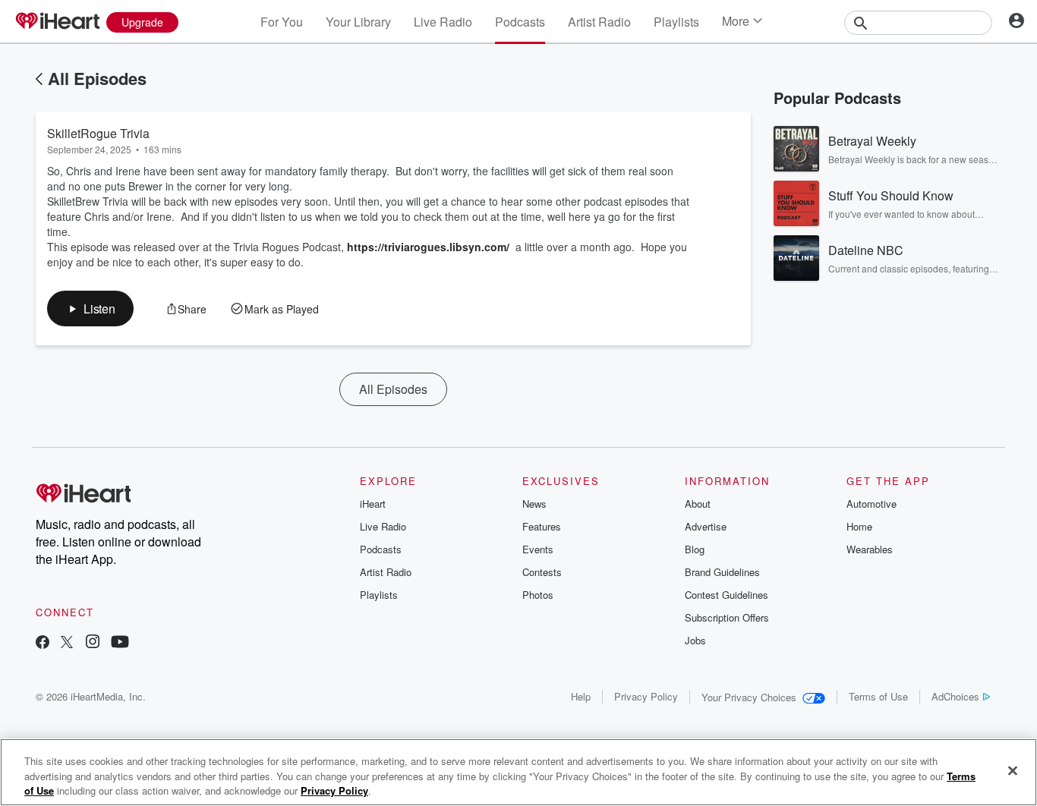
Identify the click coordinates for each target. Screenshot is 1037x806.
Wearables (869, 549)
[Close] (1012, 770)
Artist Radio (599, 21)
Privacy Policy (646, 696)
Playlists (676, 21)
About (698, 503)
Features (541, 526)
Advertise (706, 526)
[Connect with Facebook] (42, 643)
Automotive (871, 503)
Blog (694, 549)
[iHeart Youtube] (120, 643)
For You (281, 21)
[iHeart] (56, 22)
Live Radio (443, 21)
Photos (537, 594)
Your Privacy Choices (748, 697)
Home (859, 526)
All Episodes (97, 78)
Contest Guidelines (726, 594)
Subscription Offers (727, 617)
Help (581, 696)
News (534, 503)
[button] (90, 308)
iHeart (373, 503)
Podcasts (520, 21)
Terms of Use (878, 696)
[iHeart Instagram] (92, 643)
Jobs (695, 640)
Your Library (358, 21)
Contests (542, 572)
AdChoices (955, 696)
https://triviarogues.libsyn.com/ (428, 246)
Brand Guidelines (722, 572)
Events (537, 549)
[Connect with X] (67, 643)
